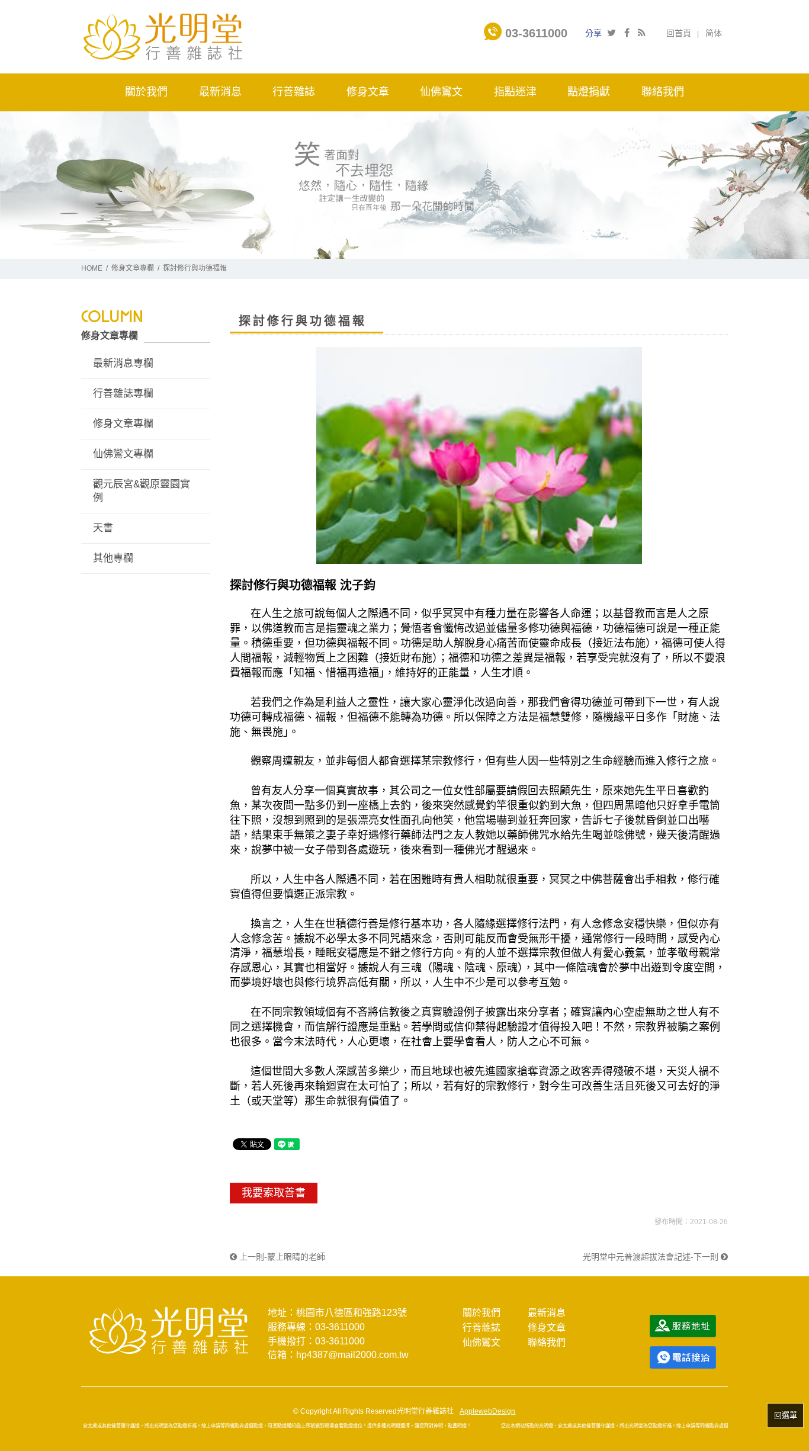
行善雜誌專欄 (123, 393)
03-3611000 (534, 33)
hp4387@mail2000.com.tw (352, 1355)
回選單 (785, 1415)
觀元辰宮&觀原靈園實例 (141, 491)
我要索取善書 (274, 1193)
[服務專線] (683, 1357)
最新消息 (547, 1313)
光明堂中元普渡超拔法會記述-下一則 (652, 1256)
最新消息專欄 (123, 363)
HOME (91, 268)
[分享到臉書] (627, 33)
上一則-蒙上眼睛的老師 (281, 1256)
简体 (713, 33)
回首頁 (678, 33)
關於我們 (481, 1313)
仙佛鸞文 (481, 1342)
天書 (103, 528)
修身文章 (547, 1327)
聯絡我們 (547, 1342)
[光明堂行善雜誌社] (162, 36)
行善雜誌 (481, 1327)
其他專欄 (113, 558)
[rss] (642, 33)
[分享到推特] (611, 33)
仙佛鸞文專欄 (123, 454)
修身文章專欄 (132, 268)
